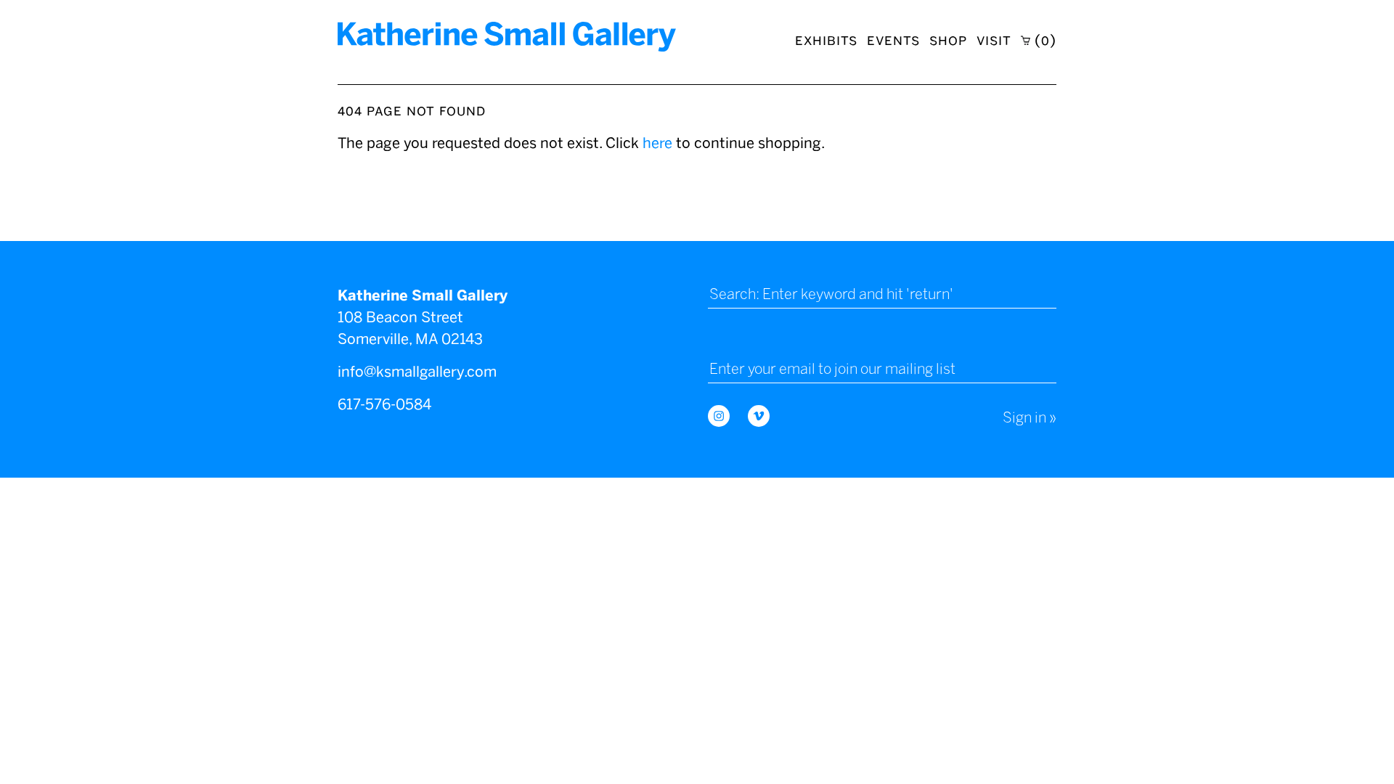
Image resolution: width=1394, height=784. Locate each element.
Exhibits (826, 40)
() (1043, 40)
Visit (994, 40)
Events (893, 40)
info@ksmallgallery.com (417, 371)
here (657, 143)
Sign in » (1029, 417)
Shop (948, 40)
